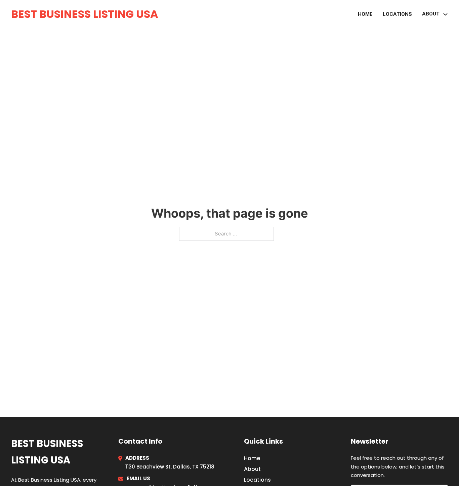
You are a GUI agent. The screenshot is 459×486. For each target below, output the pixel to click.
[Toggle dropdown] (445, 14)
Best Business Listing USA (84, 14)
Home (365, 14)
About (252, 469)
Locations (397, 14)
